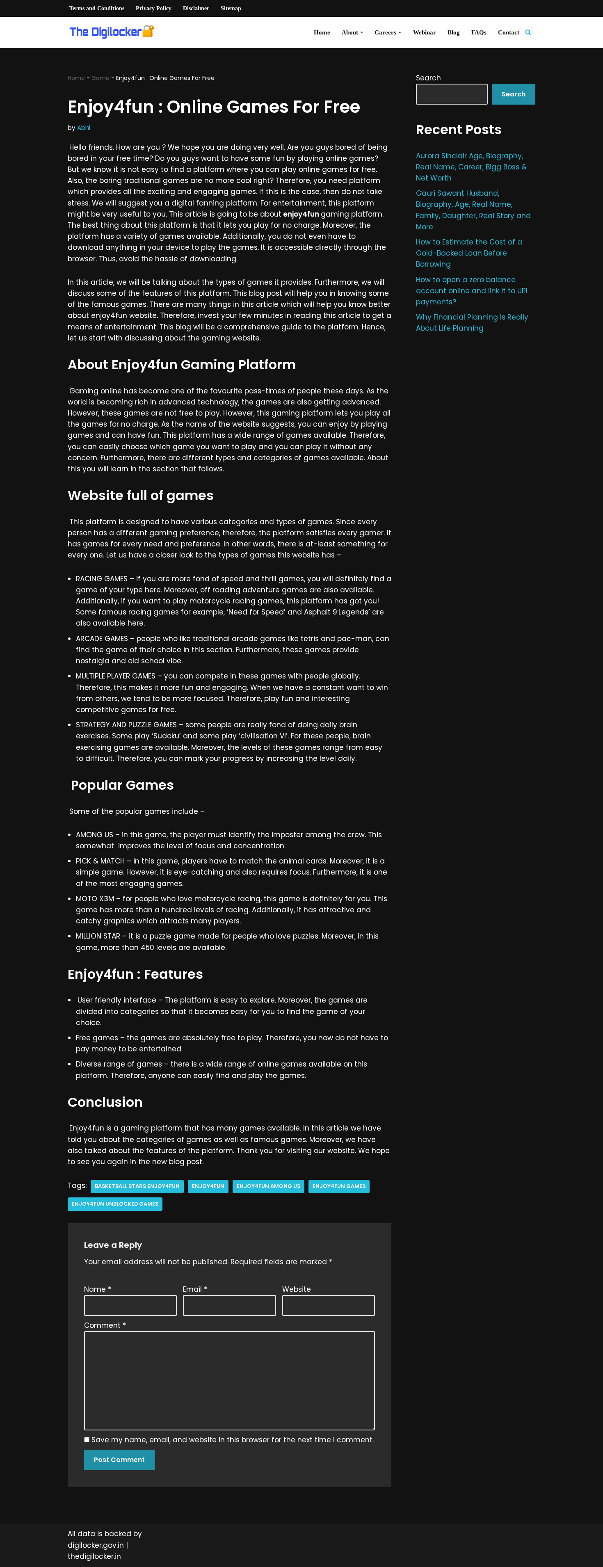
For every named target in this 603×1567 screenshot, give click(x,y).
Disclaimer (196, 8)
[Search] (528, 32)
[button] (361, 32)
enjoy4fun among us (268, 1186)
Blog (454, 32)
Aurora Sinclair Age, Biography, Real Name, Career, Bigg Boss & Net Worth (471, 167)
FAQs (479, 32)
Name (97, 1289)
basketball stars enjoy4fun (137, 1186)
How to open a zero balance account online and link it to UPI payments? (472, 291)
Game (100, 78)
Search (428, 78)
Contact (508, 32)
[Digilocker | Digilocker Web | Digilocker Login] (115, 32)
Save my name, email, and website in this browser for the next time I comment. (232, 1440)
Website (296, 1289)
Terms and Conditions (96, 8)
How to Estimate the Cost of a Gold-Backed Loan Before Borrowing (469, 253)
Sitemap (231, 8)
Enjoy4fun (208, 1186)
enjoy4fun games (339, 1186)
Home (322, 32)
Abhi (83, 127)
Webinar (424, 32)
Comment (105, 1325)
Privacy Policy (153, 8)
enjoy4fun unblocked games (115, 1203)
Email (195, 1289)
